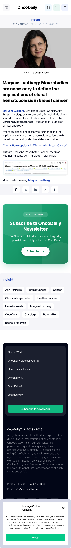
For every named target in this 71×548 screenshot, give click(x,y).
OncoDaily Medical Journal (23, 360)
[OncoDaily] (27, 8)
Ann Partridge (13, 289)
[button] (63, 508)
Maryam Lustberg (40, 306)
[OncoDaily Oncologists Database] (56, 7)
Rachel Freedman (15, 322)
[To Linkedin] (35, 189)
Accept (35, 537)
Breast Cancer (37, 289)
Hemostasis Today (19, 369)
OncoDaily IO (15, 377)
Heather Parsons (47, 298)
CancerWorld (15, 352)
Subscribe (33, 251)
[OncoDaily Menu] (6, 7)
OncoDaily (11, 314)
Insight (35, 19)
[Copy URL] (16, 189)
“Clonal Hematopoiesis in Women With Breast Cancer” (35, 145)
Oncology (30, 314)
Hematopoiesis (14, 306)
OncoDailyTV (15, 394)
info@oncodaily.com (26, 489)
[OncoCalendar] (64, 7)
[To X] (45, 189)
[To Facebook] (54, 189)
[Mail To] (25, 189)
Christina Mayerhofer (17, 298)
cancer (57, 289)
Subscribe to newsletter (35, 409)
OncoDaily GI (15, 386)
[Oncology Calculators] (48, 7)
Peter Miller (50, 314)
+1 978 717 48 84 (36, 483)
